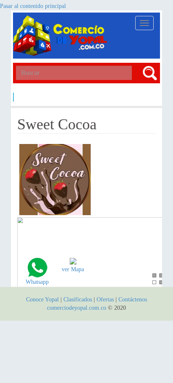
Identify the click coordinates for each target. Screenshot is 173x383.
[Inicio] (61, 36)
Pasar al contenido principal (33, 6)
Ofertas (105, 299)
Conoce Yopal (42, 299)
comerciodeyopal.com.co (76, 308)
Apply (13, 97)
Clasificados (78, 299)
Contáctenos (132, 299)
